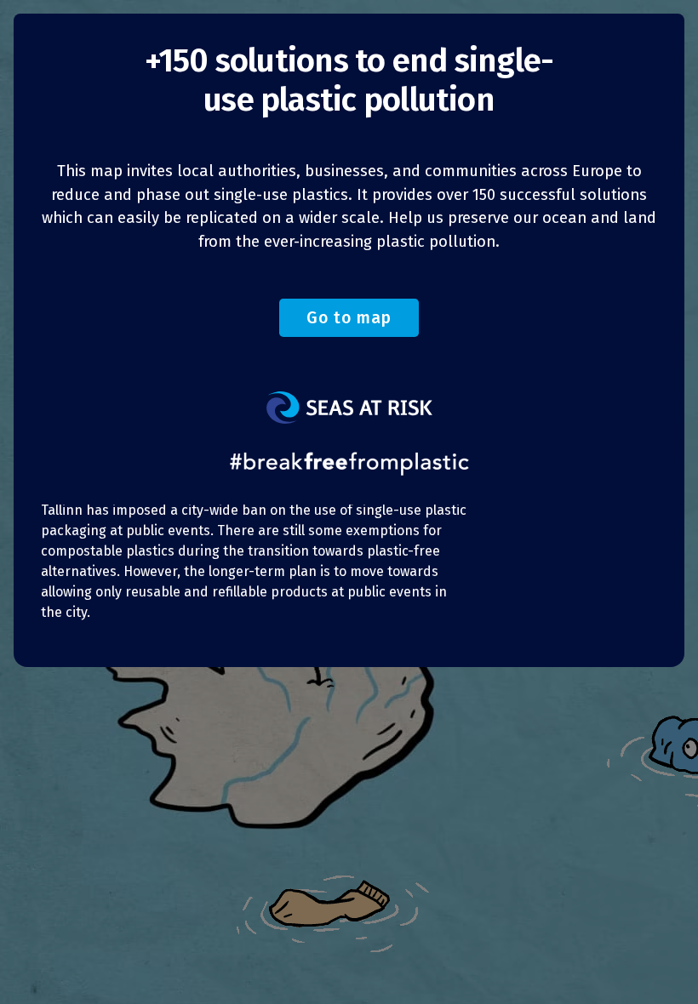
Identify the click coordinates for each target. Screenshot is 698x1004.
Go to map (349, 318)
